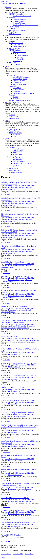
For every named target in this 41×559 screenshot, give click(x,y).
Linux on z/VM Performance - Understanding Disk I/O (18, 522)
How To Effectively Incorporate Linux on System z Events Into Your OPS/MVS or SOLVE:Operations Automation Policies (19, 427)
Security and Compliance (31, 340)
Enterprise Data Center (15, 340)
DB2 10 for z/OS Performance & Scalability (15, 498)
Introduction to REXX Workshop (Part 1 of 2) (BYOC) (18, 363)
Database (28, 489)
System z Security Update (9, 336)
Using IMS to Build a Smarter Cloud (12, 262)
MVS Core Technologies (20, 416)
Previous (3, 535)
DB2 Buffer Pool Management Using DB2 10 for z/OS (18, 510)
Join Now (14, 3)
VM (18, 354)
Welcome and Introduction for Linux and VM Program (18, 400)
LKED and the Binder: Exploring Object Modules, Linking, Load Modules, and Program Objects (20, 321)
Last (19, 535)
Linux (19, 526)
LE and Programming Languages (18, 328)
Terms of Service (6, 554)
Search (4, 3)
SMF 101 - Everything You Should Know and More (17, 413)
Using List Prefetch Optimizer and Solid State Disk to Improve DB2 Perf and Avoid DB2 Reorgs (20, 484)
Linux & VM (12, 354)
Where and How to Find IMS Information (14, 306)
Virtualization (21, 446)
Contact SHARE (18, 554)
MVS (10, 416)
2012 (32, 186)
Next (16, 535)
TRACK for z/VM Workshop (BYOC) (13, 388)
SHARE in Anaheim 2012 (21, 186)
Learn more (6, 195)
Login (24, 3)
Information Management (16, 187)
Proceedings (8, 186)
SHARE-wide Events (15, 460)
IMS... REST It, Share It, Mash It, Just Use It (15, 276)
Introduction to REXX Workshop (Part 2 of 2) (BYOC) (18, 375)
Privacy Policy (29, 554)
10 (14, 535)
